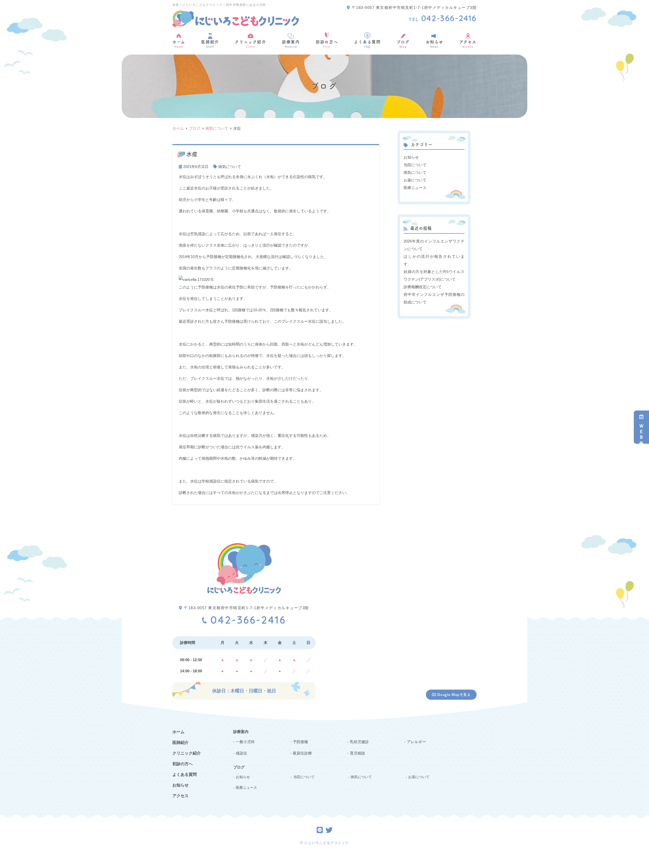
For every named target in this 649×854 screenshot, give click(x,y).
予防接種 (300, 742)
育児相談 (357, 753)
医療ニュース (415, 187)
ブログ (403, 44)
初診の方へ (327, 44)
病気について (229, 166)
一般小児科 (245, 742)
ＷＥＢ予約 (641, 430)
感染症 (241, 753)
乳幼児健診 (359, 742)
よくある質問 (367, 44)
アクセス (468, 44)
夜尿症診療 (302, 753)
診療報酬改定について (423, 287)
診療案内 (291, 44)
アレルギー (416, 742)
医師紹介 (210, 44)
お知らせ (434, 44)
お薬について (415, 180)
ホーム (178, 44)
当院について (415, 165)
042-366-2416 (248, 619)
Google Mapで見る (454, 694)
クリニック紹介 (250, 44)
